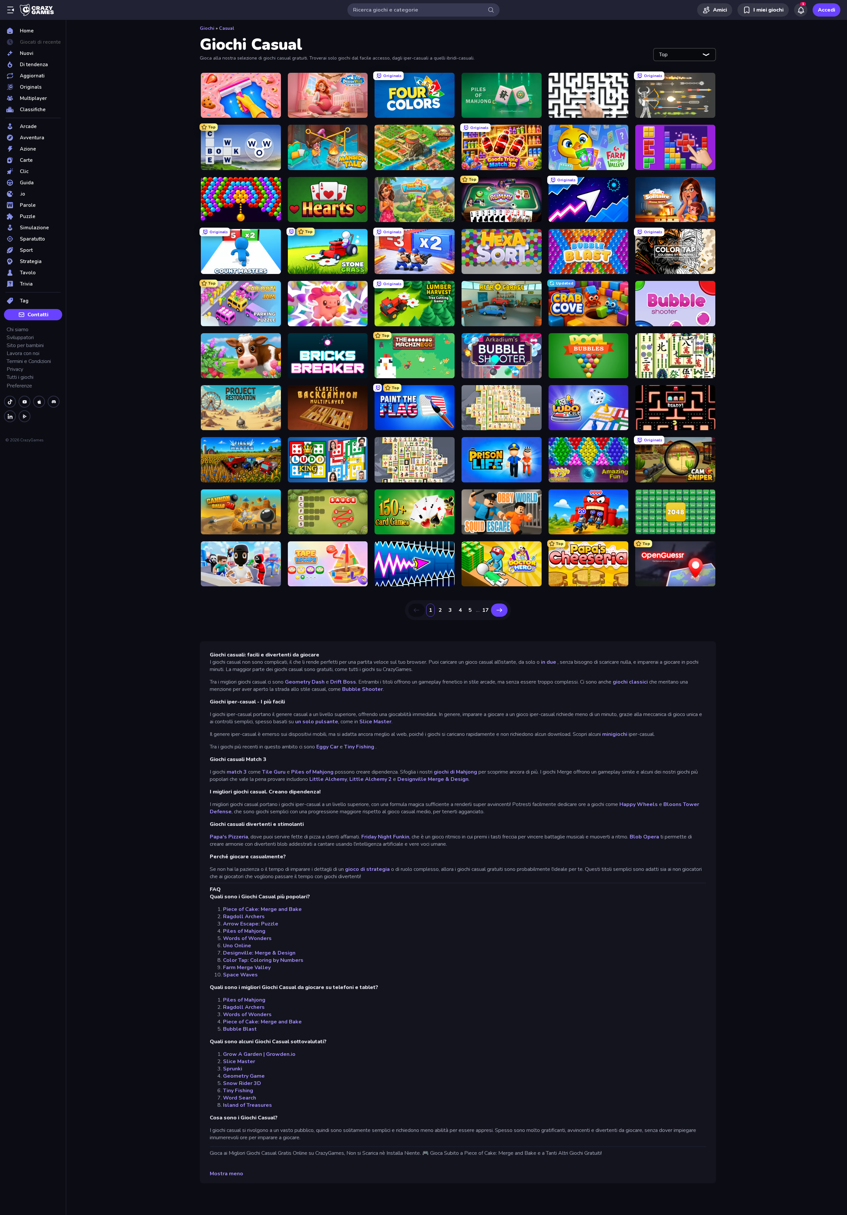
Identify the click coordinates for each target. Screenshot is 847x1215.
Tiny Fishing (359, 746)
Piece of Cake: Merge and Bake (262, 909)
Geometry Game (244, 1076)
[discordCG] (54, 402)
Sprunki (232, 1068)
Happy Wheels (638, 804)
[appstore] (39, 402)
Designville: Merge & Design (259, 953)
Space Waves (240, 974)
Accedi (826, 10)
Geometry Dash (305, 682)
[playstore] (24, 416)
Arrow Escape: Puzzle (250, 923)
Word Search (239, 1098)
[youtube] (24, 402)
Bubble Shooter (362, 689)
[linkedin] (10, 416)
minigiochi (614, 734)
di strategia (375, 869)
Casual (226, 28)
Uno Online (237, 945)
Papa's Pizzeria (229, 836)
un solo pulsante (316, 721)
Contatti (37, 314)
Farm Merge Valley (247, 967)
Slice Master (375, 721)
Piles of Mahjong (312, 772)
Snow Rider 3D (242, 1083)
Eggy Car (327, 746)
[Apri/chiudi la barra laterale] (11, 10)
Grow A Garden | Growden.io (259, 1054)
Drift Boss (343, 682)
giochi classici (630, 682)
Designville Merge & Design (432, 779)
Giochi (207, 28)
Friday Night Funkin (385, 836)
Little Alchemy (328, 779)
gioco (352, 869)
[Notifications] (800, 10)
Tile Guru (274, 772)
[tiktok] (10, 402)
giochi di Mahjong (455, 772)
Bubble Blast (240, 1029)
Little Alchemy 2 (370, 779)
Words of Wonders (247, 938)
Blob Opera (644, 836)
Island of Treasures (247, 1105)
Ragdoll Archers (244, 916)
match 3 (237, 772)
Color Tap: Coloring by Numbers (263, 960)
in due (548, 662)
